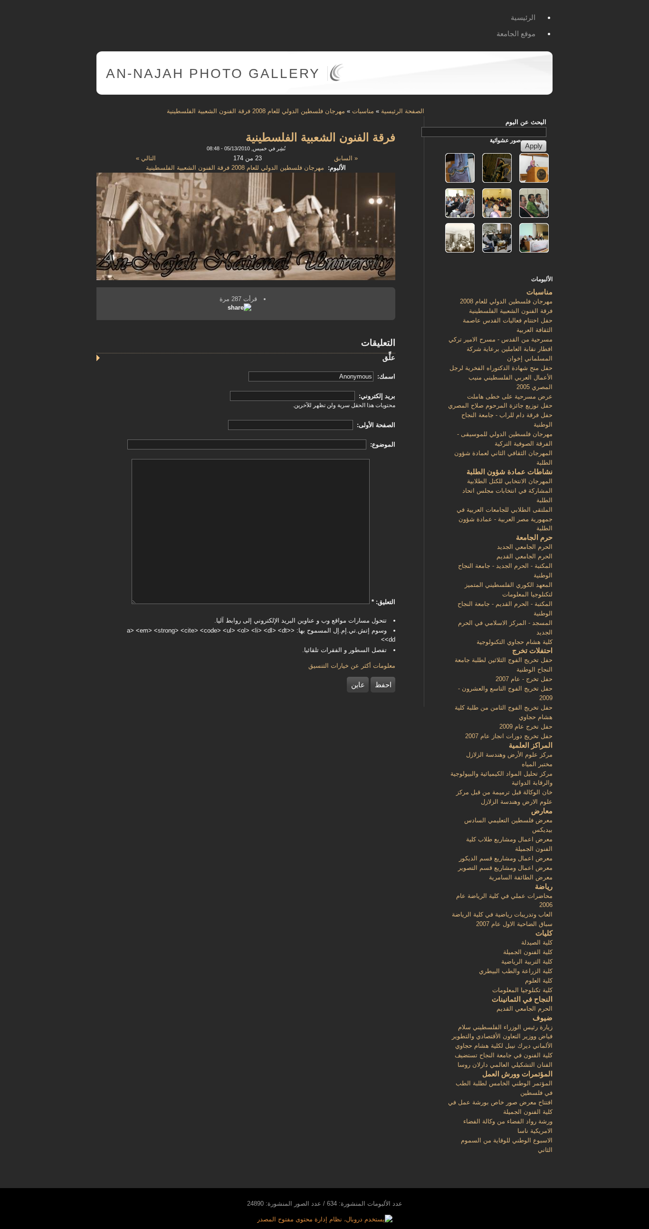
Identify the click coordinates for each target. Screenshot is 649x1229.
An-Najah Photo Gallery (213, 73)
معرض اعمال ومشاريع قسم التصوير (505, 867)
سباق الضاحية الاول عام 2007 (514, 923)
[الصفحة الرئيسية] (337, 79)
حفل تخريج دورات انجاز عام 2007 (509, 736)
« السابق (346, 158)
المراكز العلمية (531, 745)
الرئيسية (523, 17)
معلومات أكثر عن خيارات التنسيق (351, 665)
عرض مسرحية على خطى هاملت (510, 396)
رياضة (544, 886)
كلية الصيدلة (537, 942)
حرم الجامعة (534, 537)
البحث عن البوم (526, 122)
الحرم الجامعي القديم (524, 556)
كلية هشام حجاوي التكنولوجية (515, 641)
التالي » (146, 158)
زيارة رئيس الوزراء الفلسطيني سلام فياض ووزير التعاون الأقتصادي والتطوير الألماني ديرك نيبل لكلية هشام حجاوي (502, 1037)
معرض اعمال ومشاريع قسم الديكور (506, 858)
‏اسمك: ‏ (385, 376)
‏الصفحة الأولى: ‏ (375, 425)
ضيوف (543, 1018)
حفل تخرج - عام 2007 (524, 679)
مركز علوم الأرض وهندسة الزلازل (509, 754)
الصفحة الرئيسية (402, 111)
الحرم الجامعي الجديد (525, 546)
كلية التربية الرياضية (527, 961)
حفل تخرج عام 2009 (526, 726)
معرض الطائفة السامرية (521, 877)
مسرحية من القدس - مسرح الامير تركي (501, 339)
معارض (542, 811)
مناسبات (363, 111)
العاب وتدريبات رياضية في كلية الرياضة (502, 914)
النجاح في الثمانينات (522, 999)
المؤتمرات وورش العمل (517, 1074)
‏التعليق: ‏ (383, 601)
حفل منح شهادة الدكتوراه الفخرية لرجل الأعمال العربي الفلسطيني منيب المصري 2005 (501, 377)
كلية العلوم (539, 980)
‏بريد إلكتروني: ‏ (376, 396)
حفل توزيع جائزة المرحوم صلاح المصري (500, 405)
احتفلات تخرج (532, 650)
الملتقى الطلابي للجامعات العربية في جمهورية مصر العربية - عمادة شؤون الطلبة (505, 519)
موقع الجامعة (515, 33)
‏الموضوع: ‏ (381, 444)
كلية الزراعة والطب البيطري (516, 971)
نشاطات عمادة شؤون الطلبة (510, 472)
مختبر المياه (537, 764)
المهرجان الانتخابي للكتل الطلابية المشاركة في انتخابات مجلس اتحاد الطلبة (507, 491)
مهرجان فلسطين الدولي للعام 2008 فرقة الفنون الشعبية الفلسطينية (256, 111)
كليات (544, 933)
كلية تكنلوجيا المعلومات (522, 990)
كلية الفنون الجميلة (528, 952)
